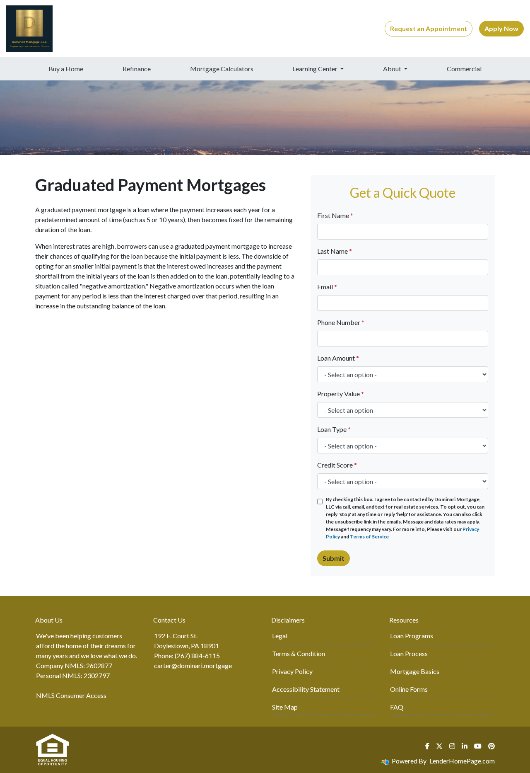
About (392, 69)
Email (327, 287)
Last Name (334, 251)
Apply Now (501, 28)
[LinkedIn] (464, 746)
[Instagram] (452, 746)
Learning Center (315, 69)
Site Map (285, 707)
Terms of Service (369, 536)
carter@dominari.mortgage (193, 665)
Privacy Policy (292, 671)
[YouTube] (478, 746)
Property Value (340, 393)
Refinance (137, 69)
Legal (279, 636)
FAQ (396, 707)
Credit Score (337, 465)
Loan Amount (338, 358)
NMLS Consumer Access (71, 695)
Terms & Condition (298, 653)
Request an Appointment (428, 28)
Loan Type (334, 429)
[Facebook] (427, 746)
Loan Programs (411, 636)
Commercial (464, 69)
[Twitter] (439, 746)
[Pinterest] (491, 746)
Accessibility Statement (306, 689)
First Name (335, 215)
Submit (333, 558)
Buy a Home (65, 69)
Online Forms (409, 689)
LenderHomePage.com (462, 761)
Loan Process (409, 653)
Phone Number (340, 322)
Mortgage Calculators (221, 69)
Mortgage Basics (414, 671)
